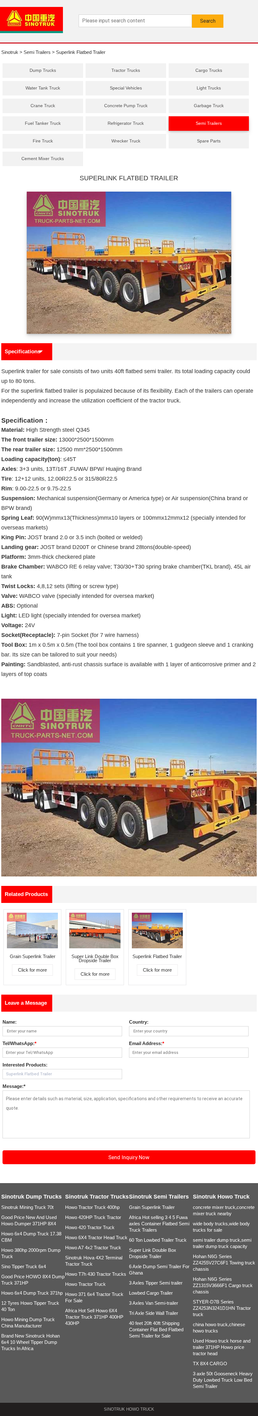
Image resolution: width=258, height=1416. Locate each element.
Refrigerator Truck (126, 123)
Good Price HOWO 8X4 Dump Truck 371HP (32, 1280)
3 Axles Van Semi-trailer (153, 1303)
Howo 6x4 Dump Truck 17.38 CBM (31, 1237)
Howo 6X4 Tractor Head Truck (96, 1237)
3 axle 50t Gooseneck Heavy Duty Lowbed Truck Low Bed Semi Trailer (223, 1380)
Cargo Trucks (208, 70)
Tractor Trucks (125, 70)
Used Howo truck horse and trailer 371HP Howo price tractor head (221, 1347)
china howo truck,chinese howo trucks (219, 1327)
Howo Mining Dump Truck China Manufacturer (28, 1322)
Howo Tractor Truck (85, 1284)
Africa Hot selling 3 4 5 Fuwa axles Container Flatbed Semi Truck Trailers (159, 1224)
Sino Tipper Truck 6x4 (23, 1266)
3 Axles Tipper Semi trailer (155, 1283)
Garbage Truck (209, 105)
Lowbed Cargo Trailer (151, 1293)
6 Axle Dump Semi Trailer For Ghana (159, 1269)
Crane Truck (43, 105)
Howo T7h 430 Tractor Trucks (95, 1274)
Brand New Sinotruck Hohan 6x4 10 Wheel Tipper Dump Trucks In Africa (30, 1342)
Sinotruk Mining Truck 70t (27, 1207)
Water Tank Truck (42, 87)
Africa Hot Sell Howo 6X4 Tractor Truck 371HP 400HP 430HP (94, 1317)
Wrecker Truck (125, 140)
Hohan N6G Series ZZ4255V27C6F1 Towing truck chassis (224, 1263)
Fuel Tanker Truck (43, 123)
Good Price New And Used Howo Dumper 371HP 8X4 (29, 1220)
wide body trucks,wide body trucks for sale (221, 1227)
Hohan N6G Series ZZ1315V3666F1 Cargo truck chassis (223, 1285)
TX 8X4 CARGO (210, 1363)
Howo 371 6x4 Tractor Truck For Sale (94, 1297)
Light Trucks (209, 87)
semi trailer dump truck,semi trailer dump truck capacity (222, 1243)
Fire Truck (43, 140)
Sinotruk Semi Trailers (159, 1196)
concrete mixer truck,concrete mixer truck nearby (224, 1210)
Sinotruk (9, 52)
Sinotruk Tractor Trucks (97, 1196)
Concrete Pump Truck (126, 105)
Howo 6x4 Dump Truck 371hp (32, 1293)
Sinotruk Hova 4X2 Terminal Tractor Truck (93, 1261)
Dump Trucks (43, 70)
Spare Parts (209, 140)
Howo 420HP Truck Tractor (93, 1217)
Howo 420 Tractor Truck (90, 1227)
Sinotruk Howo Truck (221, 1196)
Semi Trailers (37, 52)
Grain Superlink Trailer (152, 1207)
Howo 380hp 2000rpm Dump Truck (30, 1253)
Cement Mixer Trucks (42, 158)
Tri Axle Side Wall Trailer (153, 1313)
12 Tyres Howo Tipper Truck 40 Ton (30, 1306)
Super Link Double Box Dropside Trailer (152, 1253)
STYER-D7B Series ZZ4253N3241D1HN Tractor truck (222, 1308)
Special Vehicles (126, 87)
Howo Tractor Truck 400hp (92, 1207)
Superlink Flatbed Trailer (80, 52)
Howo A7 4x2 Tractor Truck (93, 1247)
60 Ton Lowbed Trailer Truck (158, 1240)
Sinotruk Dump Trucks (31, 1196)
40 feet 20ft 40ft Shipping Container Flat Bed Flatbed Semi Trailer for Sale (156, 1329)
